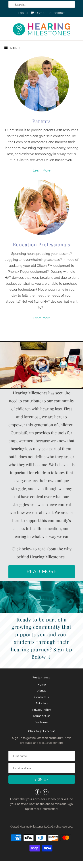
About (41, 690)
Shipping (42, 703)
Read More (42, 571)
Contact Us (41, 697)
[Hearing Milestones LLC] (41, 30)
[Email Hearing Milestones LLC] (45, 792)
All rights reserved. (61, 826)
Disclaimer (42, 722)
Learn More (41, 170)
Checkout (57, 13)
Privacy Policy (41, 709)
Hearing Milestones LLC (34, 826)
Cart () (40, 13)
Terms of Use (41, 716)
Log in (23, 13)
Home (41, 684)
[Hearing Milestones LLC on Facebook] (38, 792)
